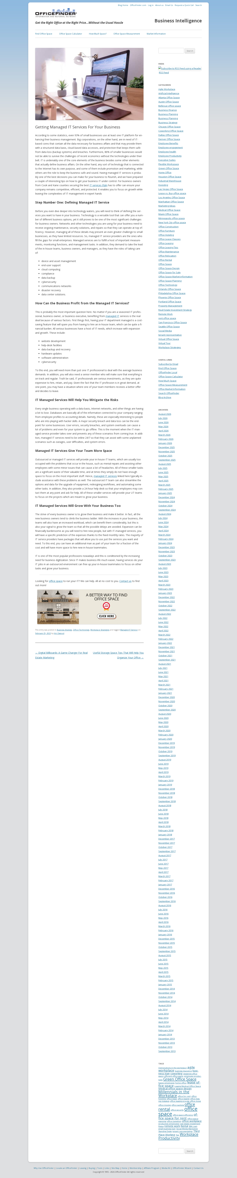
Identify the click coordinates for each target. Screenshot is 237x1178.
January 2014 (165, 1034)
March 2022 (164, 634)
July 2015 (162, 959)
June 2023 (163, 572)
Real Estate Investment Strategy (175, 309)
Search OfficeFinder (168, 393)
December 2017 (166, 838)
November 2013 (166, 1042)
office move (195, 1101)
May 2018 (163, 818)
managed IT (112, 316)
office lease (172, 1098)
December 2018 (166, 788)
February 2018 (165, 830)
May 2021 (163, 676)
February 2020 (165, 734)
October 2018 (165, 797)
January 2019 (165, 784)
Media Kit (166, 1168)
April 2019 (163, 772)
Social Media (165, 330)
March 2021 (164, 684)
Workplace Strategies (99, 630)
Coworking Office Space (170, 130)
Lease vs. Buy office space (172, 193)
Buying (92, 1168)
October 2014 (165, 997)
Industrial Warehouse (169, 180)
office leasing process (179, 1101)
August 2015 (164, 955)
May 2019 (163, 768)
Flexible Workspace (168, 164)
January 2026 (165, 443)
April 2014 (163, 1022)
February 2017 (165, 880)
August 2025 (164, 464)
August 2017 (164, 855)
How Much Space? (98, 33)
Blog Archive (164, 397)
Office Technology (81, 630)
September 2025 (167, 459)
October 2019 (165, 751)
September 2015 (167, 951)
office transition (174, 1121)
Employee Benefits (168, 143)
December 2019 (166, 743)
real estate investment (190, 1123)
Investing (163, 185)
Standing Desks (165, 1131)
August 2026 (164, 414)
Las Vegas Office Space (170, 189)
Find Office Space (43, 33)
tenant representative (170, 334)
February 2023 (165, 588)
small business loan (167, 1129)
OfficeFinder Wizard (182, 1168)
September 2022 (167, 609)
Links (106, 1168)
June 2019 (163, 763)
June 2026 (163, 422)
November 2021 (166, 651)
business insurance (183, 1071)
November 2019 (166, 747)
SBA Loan (193, 1126)
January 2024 (165, 543)
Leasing (82, 1168)
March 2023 (164, 584)
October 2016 (165, 897)
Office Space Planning (169, 280)
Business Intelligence (178, 21)
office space (56, 581)
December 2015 (166, 938)
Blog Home (123, 5)
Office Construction (168, 226)
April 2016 (163, 922)
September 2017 (167, 851)
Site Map (115, 1168)
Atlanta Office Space (169, 97)
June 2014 (163, 1013)
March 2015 (164, 976)
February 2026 (165, 439)
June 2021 (163, 672)
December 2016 (166, 888)
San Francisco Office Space (172, 322)
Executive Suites (167, 160)
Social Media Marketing (187, 1129)
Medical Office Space (169, 210)
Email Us (169, 5)
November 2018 (166, 793)
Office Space (165, 264)
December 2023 (166, 547)
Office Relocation (167, 255)
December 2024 (166, 497)
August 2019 (164, 759)
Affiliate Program (151, 1168)
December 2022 (166, 597)
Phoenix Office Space (169, 297)
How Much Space (167, 380)
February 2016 (165, 930)
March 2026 (164, 434)
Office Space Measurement (126, 33)
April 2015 (163, 972)
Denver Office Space (169, 139)
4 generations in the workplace (172, 1068)
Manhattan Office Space (171, 201)
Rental (184, 1126)
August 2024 (164, 514)
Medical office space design (175, 1088)
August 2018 (164, 805)
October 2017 (165, 847)
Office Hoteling (166, 235)
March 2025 (164, 484)
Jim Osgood (59, 633)
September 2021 (167, 659)
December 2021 (166, 647)
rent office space (167, 318)
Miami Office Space (168, 214)
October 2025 (165, 455)
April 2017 (163, 872)
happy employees (166, 1083)
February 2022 (165, 638)
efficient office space (173, 1076)
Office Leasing (165, 243)
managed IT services (105, 476)
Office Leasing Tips (168, 247)
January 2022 (165, 643)
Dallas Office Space (168, 135)
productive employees (168, 1123)
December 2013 (166, 1038)
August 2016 (164, 905)
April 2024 (163, 530)
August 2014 (164, 1005)
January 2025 (165, 493)
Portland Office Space (169, 301)
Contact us (125, 581)
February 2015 (165, 980)
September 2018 (167, 801)
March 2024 (164, 534)
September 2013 (167, 1051)
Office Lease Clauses (169, 239)
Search (198, 5)
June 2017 (163, 863)
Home (124, 1168)
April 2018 (163, 822)
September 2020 (167, 709)
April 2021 (163, 680)
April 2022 (163, 630)
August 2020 (164, 713)
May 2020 (163, 722)
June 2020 (163, 718)
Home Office (164, 172)
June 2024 (163, 522)
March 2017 (164, 876)
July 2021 (162, 668)
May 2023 (163, 576)
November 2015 (166, 942)
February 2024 (165, 539)
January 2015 (165, 984)
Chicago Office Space (169, 126)
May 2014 (163, 1017)
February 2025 (165, 489)
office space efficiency (183, 1115)
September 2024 (167, 509)
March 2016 (164, 926)
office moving (164, 1105)
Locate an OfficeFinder (66, 1168)
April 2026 (163, 430)
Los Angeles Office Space (171, 197)
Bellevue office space (169, 105)
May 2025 (163, 476)
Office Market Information (171, 389)
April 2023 (163, 580)
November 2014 (166, 992)
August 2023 (164, 563)
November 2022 (166, 601)
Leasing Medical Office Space (187, 1086)
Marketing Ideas (166, 205)
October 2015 (165, 947)
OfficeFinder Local (167, 372)
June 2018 (163, 813)
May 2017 (163, 867)
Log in (151, 5)
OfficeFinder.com (138, 5)
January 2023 (165, 593)
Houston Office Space (169, 176)
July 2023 (162, 568)
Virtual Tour (164, 343)
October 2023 (165, 555)
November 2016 (166, 892)
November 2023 (166, 551)
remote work (172, 1126)
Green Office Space (168, 168)
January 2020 (165, 738)
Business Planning (168, 114)
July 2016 (162, 909)
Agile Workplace (166, 89)
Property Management (170, 305)
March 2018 (164, 826)
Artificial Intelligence (168, 93)
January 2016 (165, 934)
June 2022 (163, 622)
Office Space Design (169, 268)
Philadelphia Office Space (171, 293)
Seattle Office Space (169, 326)
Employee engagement (170, 147)
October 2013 (165, 1047)
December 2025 (166, 447)
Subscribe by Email (168, 364)
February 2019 (165, 780)
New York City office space (172, 222)
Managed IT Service (129, 630)
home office (181, 1083)
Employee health (167, 151)
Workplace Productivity (178, 1136)
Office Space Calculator (70, 33)
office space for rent (178, 1116)
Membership (136, 1168)
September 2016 (167, 901)
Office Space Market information (175, 276)
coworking (176, 1073)
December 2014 (166, 988)
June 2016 (163, 913)
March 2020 (164, 730)
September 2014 (167, 1001)
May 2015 (163, 967)
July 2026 (162, 418)
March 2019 (164, 776)
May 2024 (163, 526)
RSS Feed (164, 72)
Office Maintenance (168, 251)
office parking (177, 1105)
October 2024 (165, 505)
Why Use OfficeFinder (44, 1168)
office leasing (183, 1098)
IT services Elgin (98, 185)
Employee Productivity (170, 155)
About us (159, 5)
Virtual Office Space (168, 339)
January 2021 (165, 693)
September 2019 (167, 755)
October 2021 (165, 655)
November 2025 (166, 451)
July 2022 (162, 618)
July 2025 (162, 468)
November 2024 (166, 501)
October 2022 (165, 605)
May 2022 (163, 626)
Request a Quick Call (184, 5)
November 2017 (166, 843)
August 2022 (164, 613)
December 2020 (166, 697)
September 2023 (167, 559)
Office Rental (165, 259)
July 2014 (162, 1009)
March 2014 (164, 1026)
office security (177, 1110)
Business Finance (167, 110)
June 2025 (163, 472)
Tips (177, 1135)
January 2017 (165, 884)
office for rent (184, 1096)
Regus (161, 1126)
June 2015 (163, 963)
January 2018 (165, 834)
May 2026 (163, 426)
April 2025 (163, 480)
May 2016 (163, 917)
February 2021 (165, 688)
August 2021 (164, 663)
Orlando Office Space (169, 289)
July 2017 (162, 859)
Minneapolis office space (171, 218)
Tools (99, 1168)
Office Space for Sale (169, 272)
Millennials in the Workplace (173, 1093)
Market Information (156, 33)
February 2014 (165, 1030)
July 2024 (162, 518)
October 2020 (165, 705)
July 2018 (162, 809)
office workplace (192, 1121)
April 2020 (163, 726)
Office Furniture (166, 230)
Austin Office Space (168, 101)
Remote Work (165, 314)
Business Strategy (64, 630)
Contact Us (198, 1168)
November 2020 (166, 701)
